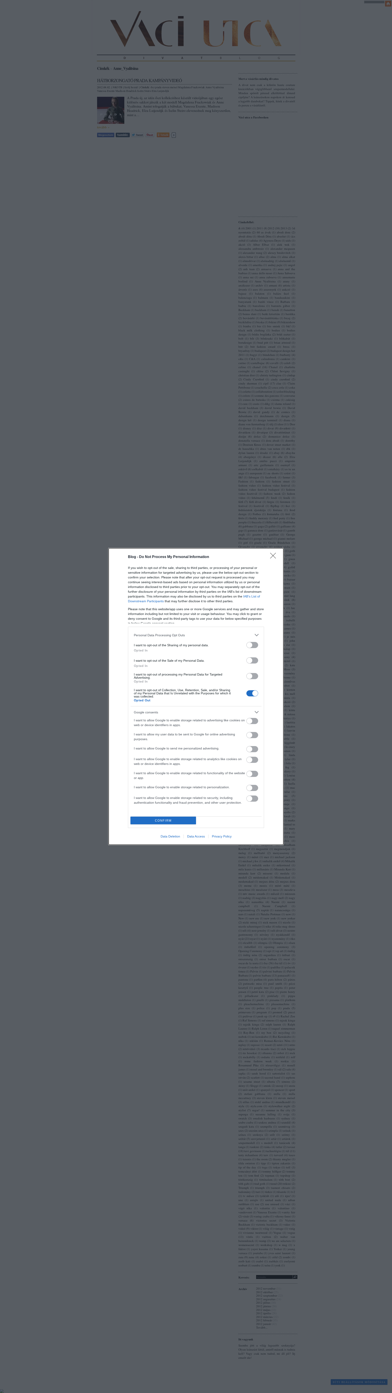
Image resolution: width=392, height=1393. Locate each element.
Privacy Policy (222, 836)
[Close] (274, 557)
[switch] (252, 645)
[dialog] (196, 696)
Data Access (196, 836)
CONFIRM (163, 820)
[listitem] (196, 635)
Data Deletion (170, 836)
